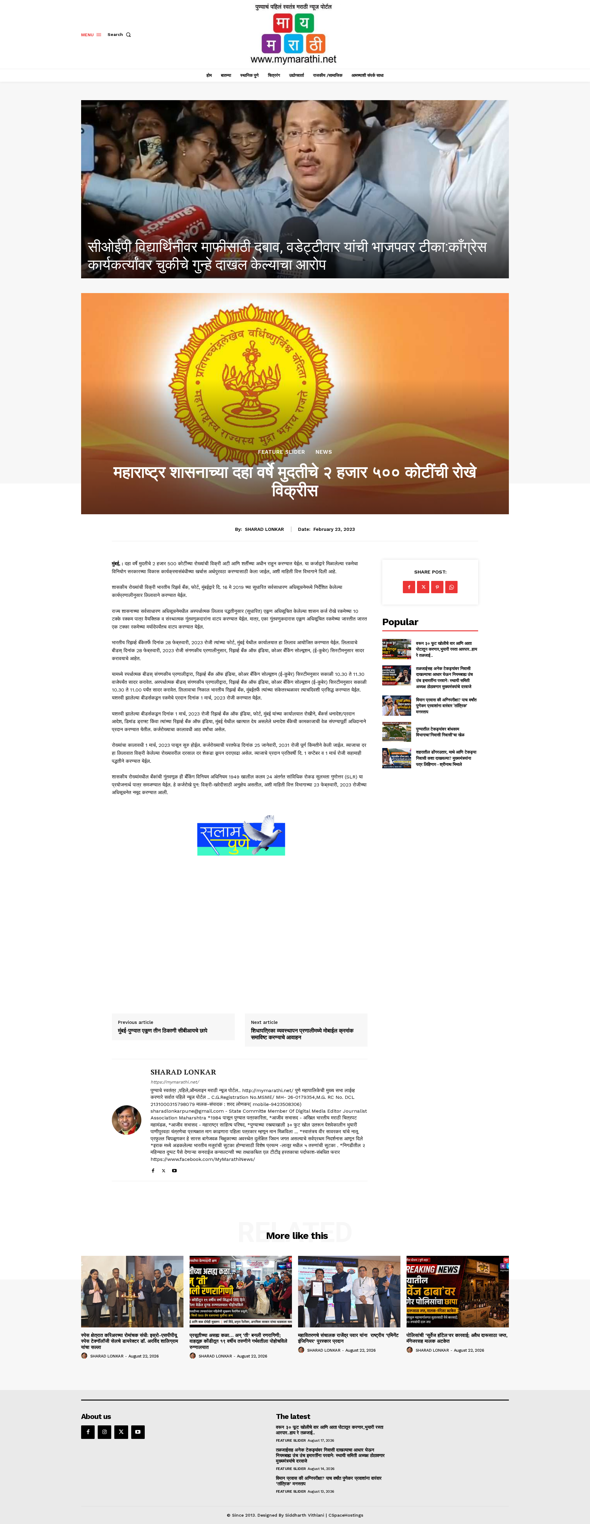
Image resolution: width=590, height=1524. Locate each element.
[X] (163, 1169)
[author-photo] (85, 1356)
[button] (120, 34)
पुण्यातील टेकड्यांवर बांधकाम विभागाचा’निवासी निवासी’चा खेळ (440, 732)
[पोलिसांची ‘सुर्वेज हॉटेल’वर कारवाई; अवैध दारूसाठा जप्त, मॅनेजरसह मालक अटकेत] (458, 1291)
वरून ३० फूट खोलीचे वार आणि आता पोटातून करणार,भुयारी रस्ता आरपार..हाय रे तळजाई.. (446, 649)
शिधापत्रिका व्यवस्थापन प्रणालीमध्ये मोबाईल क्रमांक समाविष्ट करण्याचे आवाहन (302, 1033)
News (324, 452)
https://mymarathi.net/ (175, 1081)
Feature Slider (281, 452)
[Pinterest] (437, 587)
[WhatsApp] (451, 587)
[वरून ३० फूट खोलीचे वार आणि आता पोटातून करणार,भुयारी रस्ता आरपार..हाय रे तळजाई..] (396, 649)
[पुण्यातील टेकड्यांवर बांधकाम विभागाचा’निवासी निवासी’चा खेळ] (396, 732)
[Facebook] (153, 1169)
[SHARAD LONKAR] (126, 1120)
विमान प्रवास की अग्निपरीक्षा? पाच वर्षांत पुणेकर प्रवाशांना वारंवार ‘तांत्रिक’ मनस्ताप (446, 706)
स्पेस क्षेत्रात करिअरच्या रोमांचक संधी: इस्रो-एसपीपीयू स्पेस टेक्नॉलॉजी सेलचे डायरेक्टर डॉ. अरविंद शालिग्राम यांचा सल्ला (129, 1341)
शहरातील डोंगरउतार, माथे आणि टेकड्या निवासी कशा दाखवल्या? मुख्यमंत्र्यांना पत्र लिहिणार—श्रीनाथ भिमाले (446, 758)
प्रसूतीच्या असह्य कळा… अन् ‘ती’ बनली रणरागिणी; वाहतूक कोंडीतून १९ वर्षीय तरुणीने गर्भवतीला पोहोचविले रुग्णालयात (285, 255)
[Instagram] (104, 1432)
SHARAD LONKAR (264, 529)
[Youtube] (174, 1169)
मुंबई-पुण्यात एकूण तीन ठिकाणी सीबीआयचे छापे (162, 1030)
